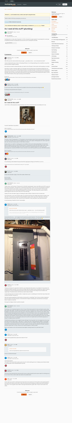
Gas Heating (59, 49)
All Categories (54, 21)
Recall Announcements (59, 78)
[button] (49, 29)
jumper (8, 344)
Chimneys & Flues (59, 45)
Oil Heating (59, 56)
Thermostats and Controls (59, 68)
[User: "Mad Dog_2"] (9, 80)
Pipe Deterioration (59, 58)
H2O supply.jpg (9, 42)
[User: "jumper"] (6, 345)
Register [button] (30, 52)
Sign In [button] (24, 52)
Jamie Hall (9, 57)
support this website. (37, 25)
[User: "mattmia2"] (9, 95)
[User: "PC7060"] (7, 80)
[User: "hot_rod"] (6, 172)
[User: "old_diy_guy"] (6, 154)
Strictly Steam (59, 66)
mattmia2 (9, 284)
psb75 (8, 378)
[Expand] (27, 215)
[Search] (56, 4)
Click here (6, 21)
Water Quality (59, 70)
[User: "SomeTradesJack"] (6, 33)
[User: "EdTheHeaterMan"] (6, 80)
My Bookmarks (59, 25)
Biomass (59, 41)
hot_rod (8, 171)
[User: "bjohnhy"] (7, 154)
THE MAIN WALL (59, 37)
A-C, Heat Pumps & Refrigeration (59, 39)
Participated (54, 31)
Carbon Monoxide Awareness (59, 43)
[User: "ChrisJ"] (6, 95)
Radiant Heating (59, 62)
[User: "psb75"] (6, 379)
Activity (53, 24)
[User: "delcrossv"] (6, 85)
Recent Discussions (55, 22)
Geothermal (59, 51)
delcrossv (9, 84)
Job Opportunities (59, 76)
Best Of (53, 30)
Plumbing (59, 60)
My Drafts (59, 28)
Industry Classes (59, 74)
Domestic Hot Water (59, 47)
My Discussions (54, 27)
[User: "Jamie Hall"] (6, 58)
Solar (59, 64)
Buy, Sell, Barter (59, 72)
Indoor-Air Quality (59, 54)
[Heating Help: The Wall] (10, 4)
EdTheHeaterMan (10, 99)
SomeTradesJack (10, 305)
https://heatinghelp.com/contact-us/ (20, 18)
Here (10, 14)
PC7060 (8, 204)
